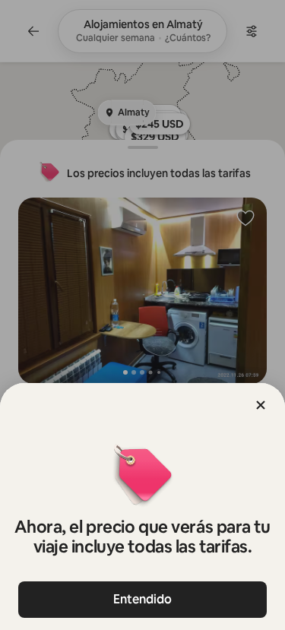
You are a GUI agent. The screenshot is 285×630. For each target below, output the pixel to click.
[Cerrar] (261, 405)
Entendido (142, 599)
